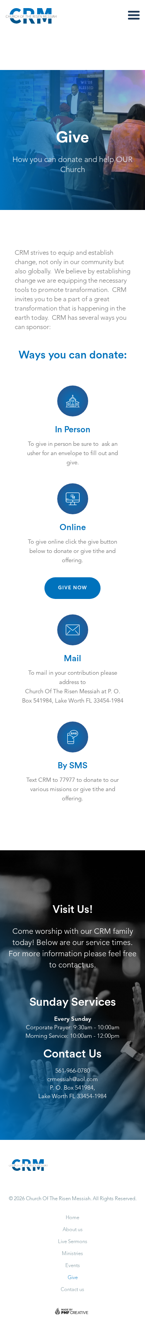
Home (72, 1217)
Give (73, 1277)
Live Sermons (72, 1241)
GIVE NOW (72, 587)
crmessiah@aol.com (72, 1080)
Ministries (72, 1253)
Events (72, 1265)
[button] (134, 15)
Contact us (72, 1289)
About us (73, 1229)
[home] (40, 16)
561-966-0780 (72, 1071)
